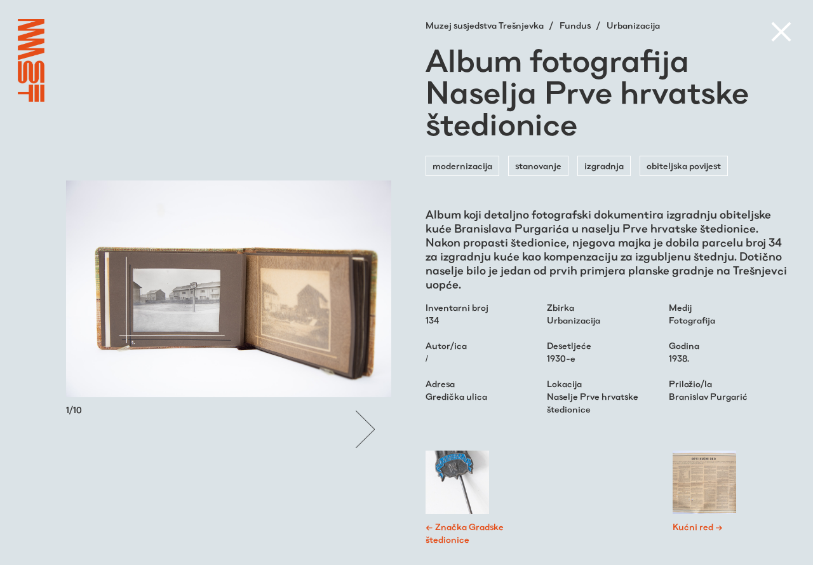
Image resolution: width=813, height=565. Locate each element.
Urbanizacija (633, 25)
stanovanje (538, 166)
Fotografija (692, 320)
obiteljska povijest (684, 166)
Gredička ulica (456, 396)
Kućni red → (698, 527)
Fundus (576, 25)
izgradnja (604, 166)
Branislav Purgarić (708, 396)
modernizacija (462, 166)
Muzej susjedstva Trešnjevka (486, 25)
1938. (679, 358)
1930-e (561, 358)
